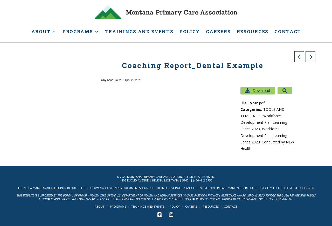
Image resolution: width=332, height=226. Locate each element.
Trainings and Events (147, 206)
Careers (191, 206)
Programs (118, 206)
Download (261, 90)
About (100, 206)
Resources (211, 206)
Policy (175, 206)
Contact (230, 206)
